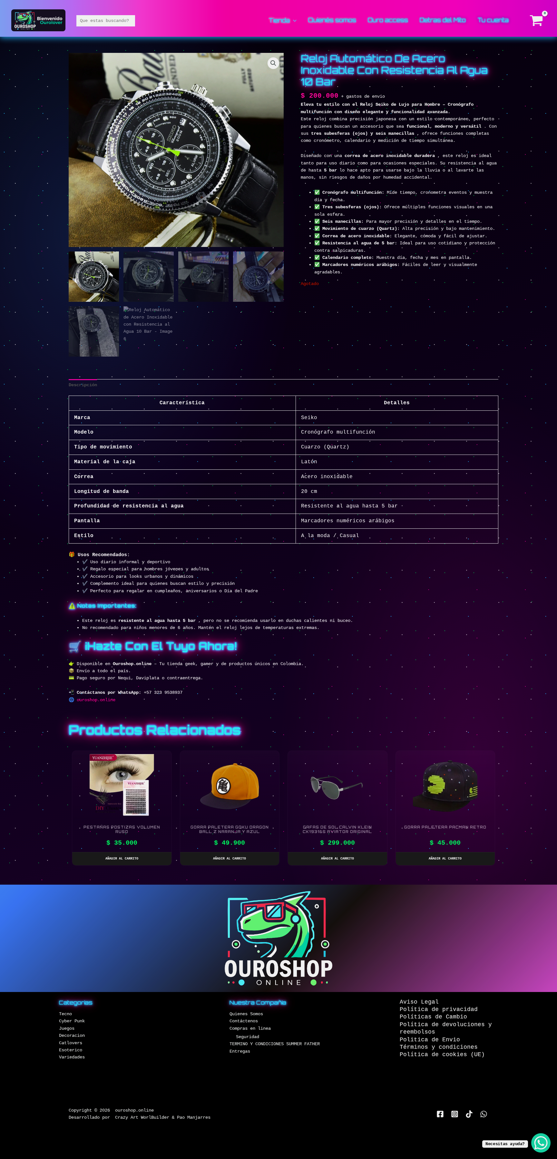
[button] (293, 20)
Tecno (65, 1014)
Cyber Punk (72, 1021)
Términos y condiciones (439, 1047)
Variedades (72, 1057)
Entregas (240, 1051)
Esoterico (70, 1050)
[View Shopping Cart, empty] (536, 20)
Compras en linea (250, 1028)
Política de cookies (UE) (442, 1054)
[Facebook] (440, 1114)
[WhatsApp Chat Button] (541, 1143)
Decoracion (72, 1035)
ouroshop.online (96, 699)
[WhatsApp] (483, 1114)
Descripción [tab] (83, 385)
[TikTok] (469, 1114)
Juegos (66, 1028)
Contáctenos (244, 1021)
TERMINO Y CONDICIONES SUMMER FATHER (275, 1043)
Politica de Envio (430, 1039)
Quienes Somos (246, 1014)
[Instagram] (454, 1114)
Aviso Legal (419, 1002)
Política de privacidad (439, 1009)
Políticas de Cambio (433, 1017)
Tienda (279, 21)
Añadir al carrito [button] (121, 858)
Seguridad (247, 1036)
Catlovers (70, 1043)
